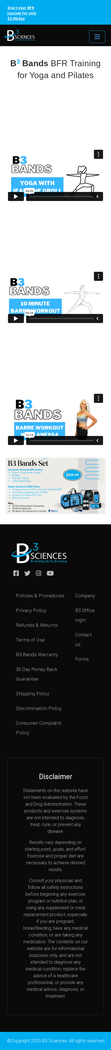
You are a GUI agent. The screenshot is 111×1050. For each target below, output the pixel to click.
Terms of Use (30, 639)
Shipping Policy (32, 693)
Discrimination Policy (38, 708)
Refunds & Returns (37, 625)
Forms (82, 659)
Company (85, 595)
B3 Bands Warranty (37, 654)
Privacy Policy (31, 610)
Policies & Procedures (40, 595)
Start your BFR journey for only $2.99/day (21, 13)
